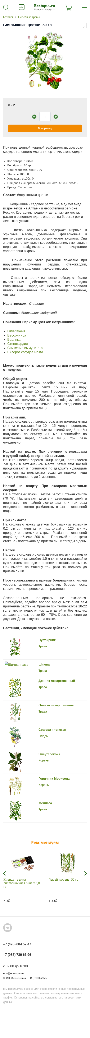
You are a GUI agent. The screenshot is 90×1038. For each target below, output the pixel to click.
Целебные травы (29, 17)
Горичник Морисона (54, 778)
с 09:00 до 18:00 (15, 966)
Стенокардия (17, 344)
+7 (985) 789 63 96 (17, 954)
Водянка (14, 339)
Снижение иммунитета (25, 348)
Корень (44, 785)
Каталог (8, 17)
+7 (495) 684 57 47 (17, 944)
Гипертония (16, 331)
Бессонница (16, 335)
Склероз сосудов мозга (25, 352)
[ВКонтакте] (7, 927)
